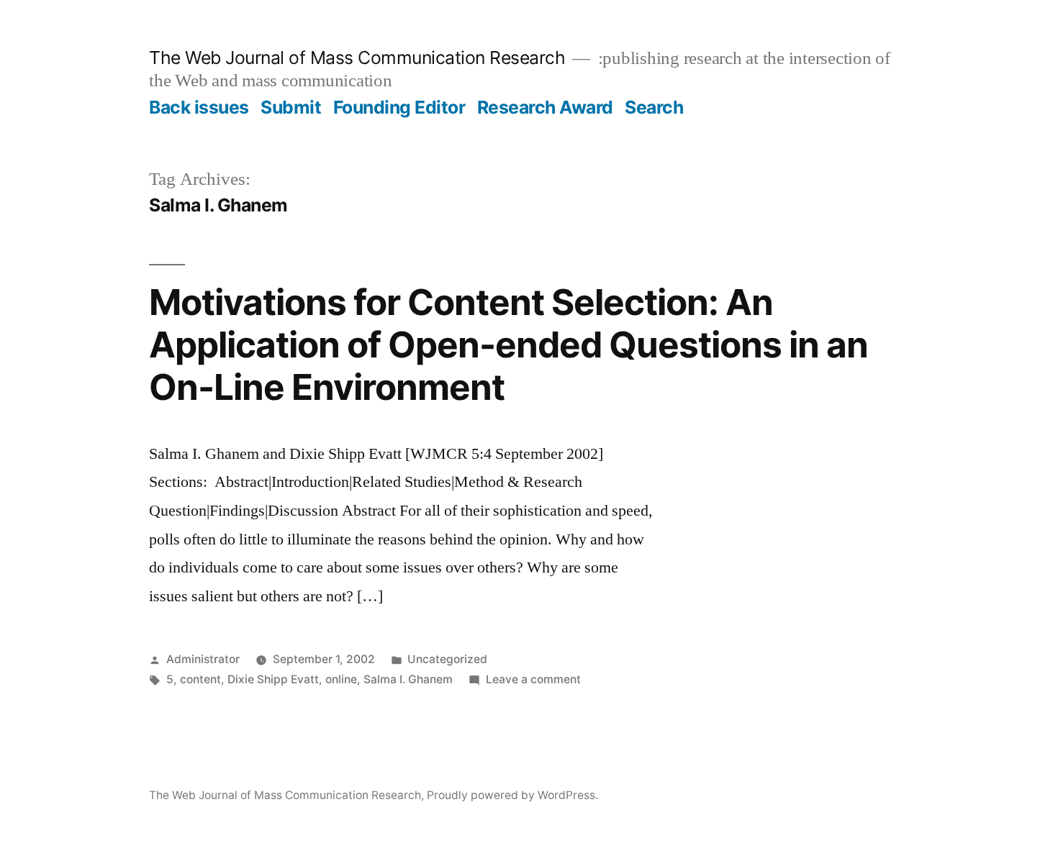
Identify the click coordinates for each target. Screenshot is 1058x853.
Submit (291, 107)
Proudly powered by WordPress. (512, 795)
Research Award (545, 107)
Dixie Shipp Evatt (273, 679)
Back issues (199, 107)
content (200, 679)
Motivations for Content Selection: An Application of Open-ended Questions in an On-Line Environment (508, 344)
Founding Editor (399, 107)
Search (654, 107)
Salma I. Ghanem (408, 679)
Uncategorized (447, 659)
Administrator (203, 659)
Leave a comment (533, 679)
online (341, 679)
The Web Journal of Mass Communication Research (357, 57)
